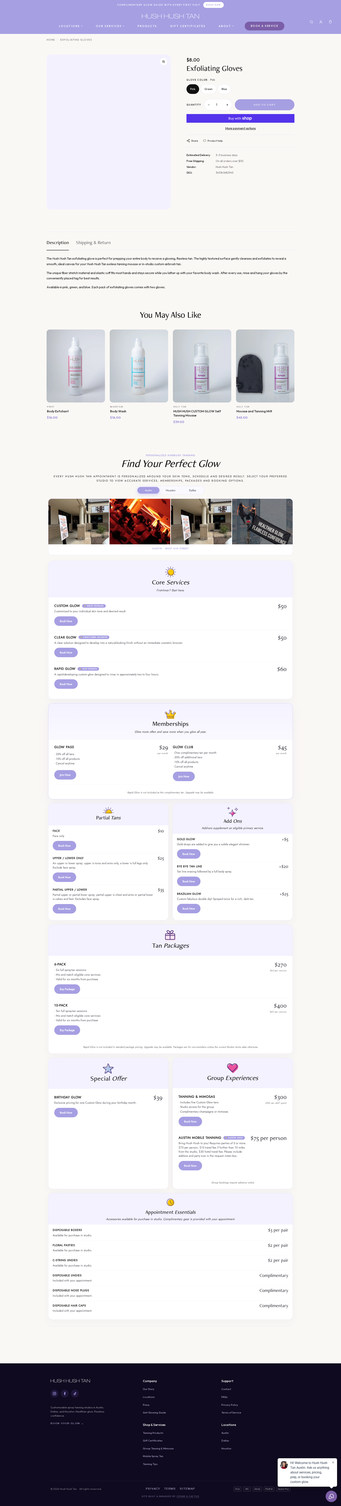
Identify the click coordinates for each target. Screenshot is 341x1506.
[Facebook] (65, 1393)
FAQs (224, 1396)
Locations (69, 26)
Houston (226, 1448)
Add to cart (264, 104)
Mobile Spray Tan (153, 1456)
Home (51, 39)
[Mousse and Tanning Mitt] (265, 365)
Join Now (65, 775)
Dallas (225, 1440)
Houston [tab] (170, 490)
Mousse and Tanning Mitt (254, 411)
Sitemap (187, 1488)
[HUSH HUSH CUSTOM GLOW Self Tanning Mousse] (202, 365)
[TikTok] (75, 1393)
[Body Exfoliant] (76, 365)
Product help (215, 140)
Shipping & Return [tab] (93, 243)
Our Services (109, 26)
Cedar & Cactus (188, 1496)
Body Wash (118, 411)
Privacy (153, 1488)
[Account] (321, 22)
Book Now (213, 5)
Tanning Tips (150, 1464)
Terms (170, 1488)
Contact (226, 1389)
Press (146, 1404)
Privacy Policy (229, 1404)
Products (147, 26)
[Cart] (330, 22)
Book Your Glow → (67, 1423)
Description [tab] (58, 243)
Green (208, 89)
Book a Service (264, 25)
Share (194, 140)
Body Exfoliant (58, 411)
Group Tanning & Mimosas (158, 1448)
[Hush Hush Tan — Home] (170, 16)
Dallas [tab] (192, 490)
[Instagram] (54, 1393)
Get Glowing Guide (154, 1412)
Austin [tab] (148, 490)
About (225, 26)
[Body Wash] (139, 365)
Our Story (148, 1389)
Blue (224, 89)
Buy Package (67, 989)
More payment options (240, 128)
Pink (192, 89)
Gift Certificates (188, 26)
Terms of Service (231, 1412)
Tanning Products (153, 1432)
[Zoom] (164, 62)
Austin (225, 1432)
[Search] (311, 22)
